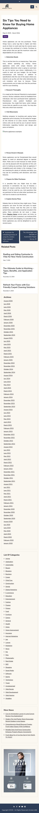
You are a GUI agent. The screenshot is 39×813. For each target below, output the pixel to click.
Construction (10, 584)
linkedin (14, 807)
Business (9, 574)
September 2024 (9, 372)
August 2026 (8, 301)
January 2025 (8, 360)
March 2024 (8, 391)
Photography (10, 658)
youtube (22, 807)
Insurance (9, 633)
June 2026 (7, 307)
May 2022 (7, 456)
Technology (9, 680)
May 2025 (7, 348)
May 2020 (7, 531)
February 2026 (9, 320)
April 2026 (7, 313)
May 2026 (7, 310)
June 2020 (7, 528)
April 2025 (7, 351)
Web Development (12, 692)
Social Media (10, 671)
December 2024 (9, 363)
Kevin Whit (16, 33)
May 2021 (7, 494)
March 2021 (8, 500)
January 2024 (8, 397)
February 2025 (9, 357)
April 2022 (7, 459)
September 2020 (9, 518)
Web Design (10, 689)
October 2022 (8, 441)
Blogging (8, 571)
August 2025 (8, 338)
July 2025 (7, 341)
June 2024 (7, 382)
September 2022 (9, 444)
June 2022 (7, 453)
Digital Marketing (11, 590)
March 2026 (8, 316)
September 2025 (9, 335)
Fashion (8, 602)
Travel (8, 683)
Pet (7, 652)
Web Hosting (10, 695)
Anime (8, 559)
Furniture (9, 615)
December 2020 (9, 509)
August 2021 (8, 484)
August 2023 (8, 410)
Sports (8, 677)
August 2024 (8, 375)
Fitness (8, 608)
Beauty (8, 568)
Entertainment (10, 599)
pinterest (25, 807)
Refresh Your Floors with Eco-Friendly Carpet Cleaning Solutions (19, 286)
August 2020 (8, 522)
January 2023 (8, 431)
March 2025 (8, 354)
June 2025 (7, 344)
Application (9, 562)
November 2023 (9, 403)
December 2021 (9, 472)
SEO (7, 664)
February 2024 (9, 394)
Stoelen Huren (12, 214)
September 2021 (9, 481)
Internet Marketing (12, 636)
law (7, 639)
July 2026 (7, 304)
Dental (8, 587)
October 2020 (8, 515)
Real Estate (9, 661)
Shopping (9, 667)
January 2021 (8, 506)
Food (7, 611)
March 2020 (8, 537)
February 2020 (9, 540)
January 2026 (8, 323)
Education (9, 596)
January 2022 (8, 469)
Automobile (9, 565)
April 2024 (7, 388)
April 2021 (7, 497)
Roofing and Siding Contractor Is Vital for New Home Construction (18, 255)
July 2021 (7, 487)
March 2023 (8, 425)
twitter (19, 807)
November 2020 (9, 512)
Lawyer (8, 643)
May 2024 (7, 385)
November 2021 (9, 475)
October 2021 (8, 478)
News (7, 649)
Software (9, 674)
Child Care (9, 580)
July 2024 (7, 379)
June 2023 (7, 416)
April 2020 (7, 534)
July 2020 (7, 525)
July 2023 (7, 413)
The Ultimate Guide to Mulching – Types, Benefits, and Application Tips (18, 271)
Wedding (9, 699)
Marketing (9, 646)
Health (8, 624)
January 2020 (8, 543)
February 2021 (9, 503)
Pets (7, 655)
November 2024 (9, 366)
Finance (8, 605)
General (8, 621)
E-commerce (10, 593)
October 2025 (8, 332)
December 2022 (9, 435)
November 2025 (9, 329)
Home (5, 36)
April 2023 (7, 422)
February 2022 (9, 466)
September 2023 (9, 407)
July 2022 (7, 450)
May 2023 (7, 419)
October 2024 (8, 369)
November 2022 (9, 438)
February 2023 (9, 428)
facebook (17, 807)
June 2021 (7, 491)
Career (8, 577)
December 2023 (9, 400)
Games (8, 618)
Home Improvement (12, 630)
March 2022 (8, 463)
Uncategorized (10, 686)
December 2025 (9, 326)
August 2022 (8, 447)
